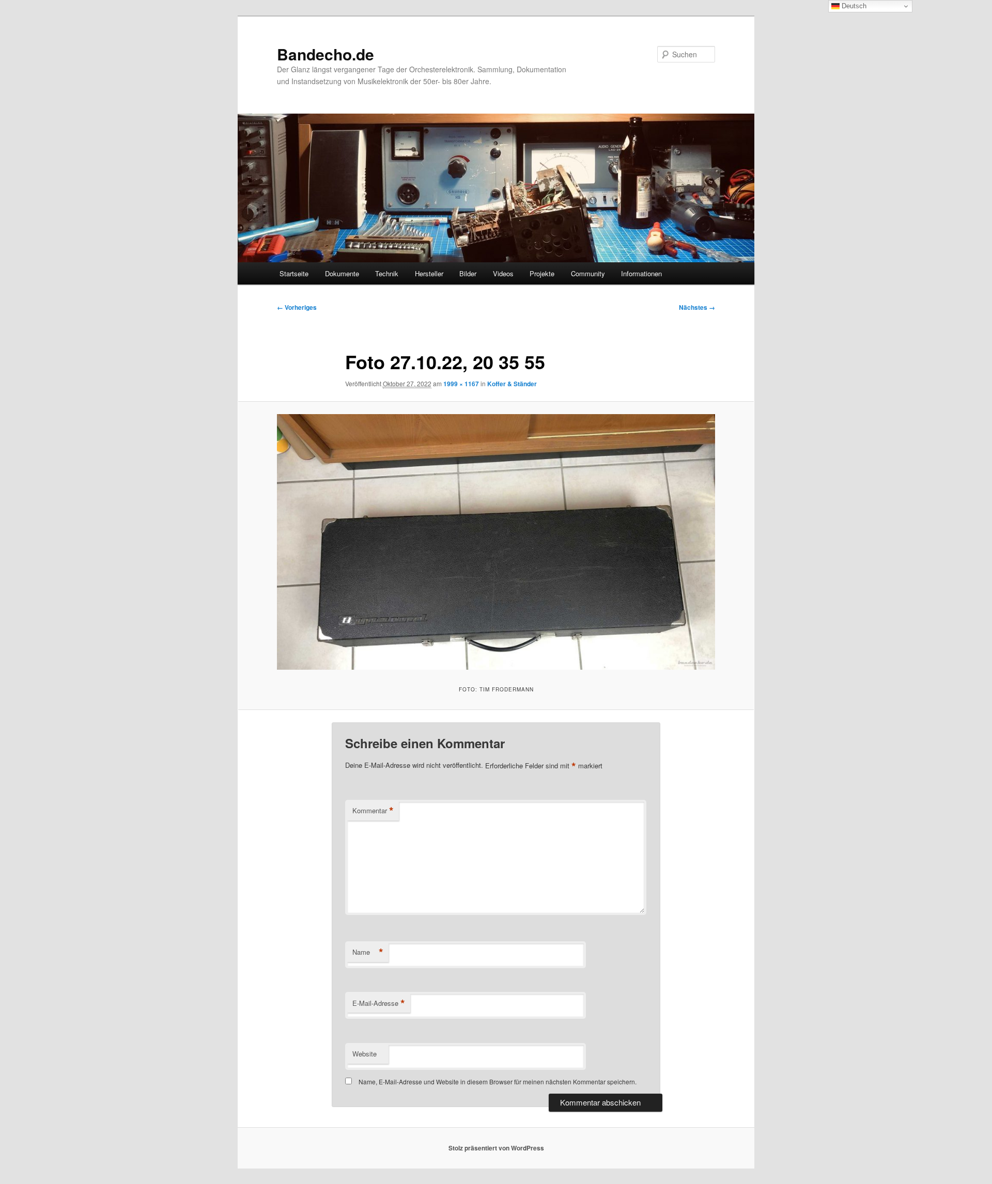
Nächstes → (697, 307)
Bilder (467, 273)
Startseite (294, 273)
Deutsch (853, 6)
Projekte (542, 273)
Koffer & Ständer (512, 383)
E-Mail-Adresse (378, 1003)
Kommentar (373, 810)
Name (367, 952)
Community (588, 273)
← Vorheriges (297, 307)
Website (364, 1054)
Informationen (641, 273)
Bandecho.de (325, 54)
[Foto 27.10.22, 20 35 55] (496, 542)
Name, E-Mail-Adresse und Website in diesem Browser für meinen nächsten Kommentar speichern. (498, 1081)
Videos (503, 273)
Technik (386, 273)
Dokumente (342, 273)
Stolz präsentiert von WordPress (496, 1148)
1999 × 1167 (461, 383)
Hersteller (429, 273)
